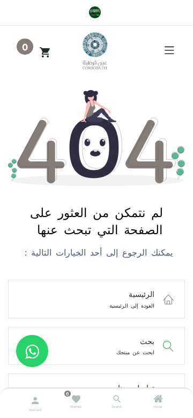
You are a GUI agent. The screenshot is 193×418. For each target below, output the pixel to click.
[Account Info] (35, 399)
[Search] (117, 400)
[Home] (158, 400)
